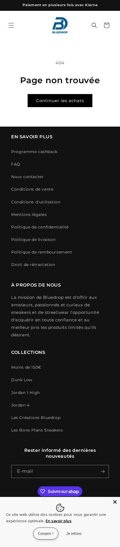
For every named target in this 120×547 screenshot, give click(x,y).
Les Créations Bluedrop (35, 417)
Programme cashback (34, 151)
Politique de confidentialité (40, 227)
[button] (11, 25)
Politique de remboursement (41, 252)
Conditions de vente (32, 189)
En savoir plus (58, 520)
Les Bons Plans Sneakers (37, 430)
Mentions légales (29, 214)
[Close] (115, 502)
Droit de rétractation (33, 264)
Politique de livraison (33, 239)
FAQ (15, 164)
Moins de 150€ (26, 367)
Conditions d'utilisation (35, 201)
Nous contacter (27, 176)
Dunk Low (21, 379)
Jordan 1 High (25, 392)
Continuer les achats (60, 100)
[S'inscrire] (102, 471)
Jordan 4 (20, 405)
